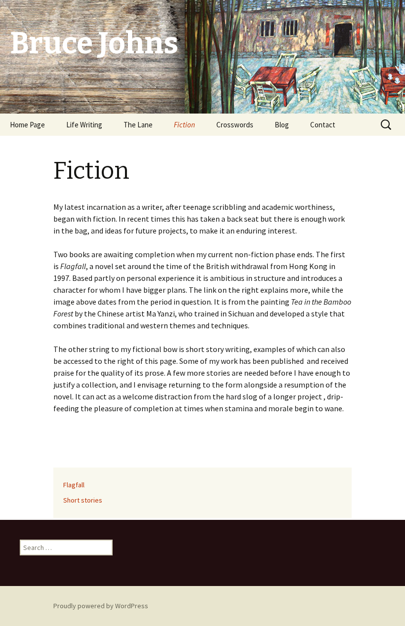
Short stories (82, 500)
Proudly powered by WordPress (100, 605)
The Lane (138, 124)
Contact (322, 124)
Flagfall (73, 484)
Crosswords (234, 124)
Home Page (27, 124)
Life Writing (84, 124)
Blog (282, 124)
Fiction (184, 124)
